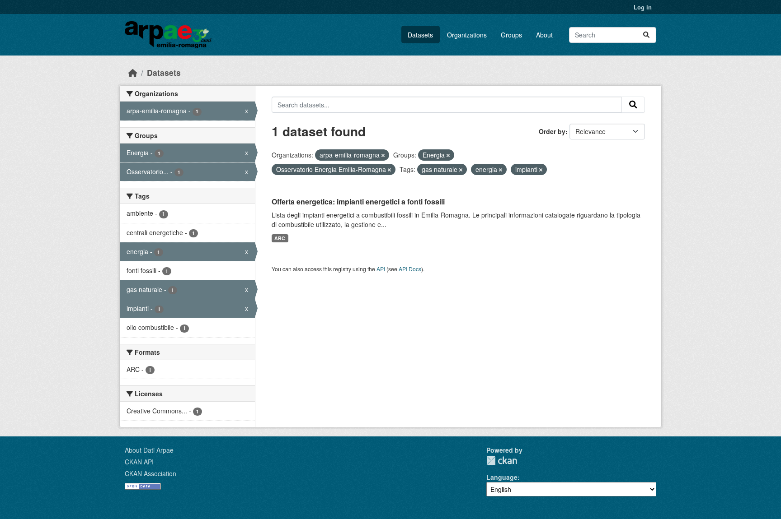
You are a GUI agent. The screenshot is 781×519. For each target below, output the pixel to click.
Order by (552, 131)
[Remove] (383, 155)
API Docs (410, 269)
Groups (511, 34)
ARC (279, 238)
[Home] (132, 72)
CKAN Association (150, 473)
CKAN (501, 460)
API (380, 269)
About (544, 34)
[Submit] (646, 35)
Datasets (420, 34)
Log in (643, 7)
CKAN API (139, 461)
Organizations (467, 34)
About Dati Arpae (149, 449)
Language (502, 477)
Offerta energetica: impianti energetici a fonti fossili (358, 201)
